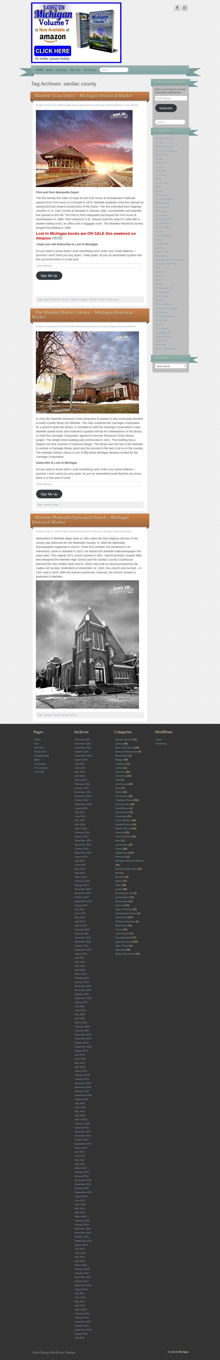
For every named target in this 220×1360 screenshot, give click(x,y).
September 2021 (83, 949)
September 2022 (83, 901)
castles (159, 166)
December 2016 (83, 1180)
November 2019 (83, 1038)
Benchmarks (162, 154)
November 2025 (83, 747)
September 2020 (83, 998)
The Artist (75, 69)
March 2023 (81, 877)
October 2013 (82, 1325)
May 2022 (80, 917)
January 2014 (82, 1317)
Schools (160, 300)
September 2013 (83, 1329)
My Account (40, 751)
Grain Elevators (164, 219)
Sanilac (93, 299)
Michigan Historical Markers (110, 105)
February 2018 (82, 1123)
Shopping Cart (41, 755)
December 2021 (83, 937)
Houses (159, 231)
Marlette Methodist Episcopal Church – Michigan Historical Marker (80, 520)
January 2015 (82, 1273)
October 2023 (82, 848)
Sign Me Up (49, 275)
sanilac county (105, 299)
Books (50, 69)
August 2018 (81, 1099)
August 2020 (81, 1002)
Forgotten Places (164, 199)
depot (46, 299)
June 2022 (80, 913)
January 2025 (82, 788)
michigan (83, 299)
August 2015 (81, 1245)
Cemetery (161, 171)
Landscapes (162, 243)
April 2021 (80, 970)
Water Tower (162, 340)
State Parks (161, 320)
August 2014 (81, 1289)
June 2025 (80, 768)
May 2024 (80, 820)
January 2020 (82, 1030)
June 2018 (80, 1107)
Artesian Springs (164, 138)
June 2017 (80, 1156)
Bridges (159, 158)
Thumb (159, 324)
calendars (161, 162)
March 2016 (81, 1216)
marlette (73, 299)
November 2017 (83, 1135)
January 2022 (82, 933)
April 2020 (80, 1018)
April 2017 (80, 1164)
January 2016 (82, 1224)
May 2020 (80, 1014)
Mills (158, 267)
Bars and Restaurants (167, 150)
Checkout (39, 747)
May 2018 (80, 1111)
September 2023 (83, 852)
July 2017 (80, 1152)
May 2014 (80, 1301)
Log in (159, 739)
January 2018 (82, 1127)
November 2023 (83, 844)
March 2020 (81, 1022)
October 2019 (82, 1042)
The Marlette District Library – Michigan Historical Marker (82, 315)
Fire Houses (162, 195)
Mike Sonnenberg (76, 105)
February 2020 (82, 1026)
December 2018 (83, 1083)
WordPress (161, 743)
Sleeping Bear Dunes (166, 308)
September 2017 (83, 1144)
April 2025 (80, 776)
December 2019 (83, 1034)
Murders (160, 272)
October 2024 (82, 800)
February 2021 (82, 978)
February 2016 (82, 1220)
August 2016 (81, 1196)
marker (64, 299)
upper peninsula (164, 336)
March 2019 (81, 1071)
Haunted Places (164, 223)
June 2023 (80, 865)
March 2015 (81, 1265)
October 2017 (82, 1139)
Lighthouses (162, 251)
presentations (163, 292)
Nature (159, 276)
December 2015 (83, 1228)
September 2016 (83, 1192)
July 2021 (80, 957)
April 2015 (80, 1261)
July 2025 (80, 764)
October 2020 (82, 994)
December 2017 (83, 1131)
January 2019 (82, 1079)
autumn (159, 142)
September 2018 (83, 1095)
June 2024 (80, 816)
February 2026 (82, 739)
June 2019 (80, 1058)
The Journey (90, 69)
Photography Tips (165, 288)
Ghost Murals (162, 207)
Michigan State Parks (166, 263)
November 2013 (83, 1321)
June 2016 (80, 1204)
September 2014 (83, 1285)
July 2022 (80, 909)
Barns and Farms (164, 146)
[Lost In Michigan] (76, 32)
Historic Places (163, 227)
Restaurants (162, 296)
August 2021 (81, 953)
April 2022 (80, 921)
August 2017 (81, 1148)
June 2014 (80, 1297)
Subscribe (165, 108)
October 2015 (82, 1236)
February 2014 (82, 1313)
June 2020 (80, 1010)
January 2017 (82, 1176)
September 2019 (83, 1046)
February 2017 (82, 1172)
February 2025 (82, 784)
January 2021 (82, 982)
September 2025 (83, 755)
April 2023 (80, 873)
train (116, 299)
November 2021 (83, 941)
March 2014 (81, 1309)
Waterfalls (161, 344)
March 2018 (81, 1119)
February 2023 (82, 881)
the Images (61, 69)
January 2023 (82, 885)
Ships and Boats (164, 304)
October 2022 (82, 897)
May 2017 (80, 1160)
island (159, 239)
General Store (163, 203)
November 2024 (83, 796)
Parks (159, 280)
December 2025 (83, 743)
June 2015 (80, 1253)
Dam (158, 187)
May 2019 (80, 1063)
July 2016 (80, 1200)
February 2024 (82, 832)
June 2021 (80, 962)
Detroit (159, 191)
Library (103, 326)
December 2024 (83, 792)
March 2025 (81, 780)
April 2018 (80, 1115)
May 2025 (80, 772)
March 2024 (81, 828)
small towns (162, 312)
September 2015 (83, 1241)
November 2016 (83, 1184)
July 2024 (80, 812)
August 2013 (81, 1333)
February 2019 (82, 1075)
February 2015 (82, 1269)
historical (55, 299)
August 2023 (81, 856)
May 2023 (80, 869)
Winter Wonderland (165, 348)
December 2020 (83, 986)
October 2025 (82, 751)
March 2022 (81, 925)
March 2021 (81, 974)
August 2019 (81, 1050)
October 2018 (82, 1091)
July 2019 (80, 1054)
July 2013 (80, 1337)
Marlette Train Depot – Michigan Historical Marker (84, 95)
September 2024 (83, 804)
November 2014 (83, 1277)
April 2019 (80, 1067)
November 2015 (83, 1232)
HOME (39, 69)
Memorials (161, 255)
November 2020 (83, 990)
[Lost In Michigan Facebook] (177, 7)
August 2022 (81, 905)
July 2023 (80, 860)
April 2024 (80, 824)
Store (37, 759)
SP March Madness (166, 316)
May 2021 (80, 966)
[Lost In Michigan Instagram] (185, 7)
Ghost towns (162, 211)
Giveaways (161, 215)
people (159, 284)
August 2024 (81, 808)
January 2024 (82, 836)
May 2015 (80, 1257)
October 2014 (82, 1281)
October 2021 (82, 945)
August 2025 (81, 759)
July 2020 (80, 1006)
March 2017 (81, 1168)
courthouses (162, 183)
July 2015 (80, 1249)
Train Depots (131, 105)
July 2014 (80, 1293)
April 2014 (80, 1305)
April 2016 (80, 1212)
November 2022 (83, 893)
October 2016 (82, 1188)
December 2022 (83, 889)
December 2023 (83, 840)
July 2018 (80, 1103)
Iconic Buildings (164, 235)
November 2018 (83, 1087)
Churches (97, 531)
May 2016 (80, 1208)
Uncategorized (163, 332)
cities (158, 179)
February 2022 (82, 929)
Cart (36, 743)
